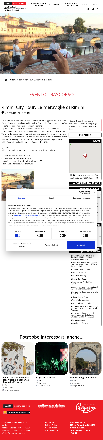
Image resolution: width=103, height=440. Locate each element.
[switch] (40, 235)
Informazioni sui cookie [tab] (81, 198)
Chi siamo (49, 422)
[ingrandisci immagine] (18, 185)
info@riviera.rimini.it (21, 430)
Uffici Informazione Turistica (13, 433)
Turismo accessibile (80, 430)
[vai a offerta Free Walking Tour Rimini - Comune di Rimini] (85, 358)
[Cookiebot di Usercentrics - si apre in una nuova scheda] (81, 192)
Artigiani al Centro (80, 323)
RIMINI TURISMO (77, 428)
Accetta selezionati (51, 245)
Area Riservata (51, 430)
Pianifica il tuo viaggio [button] (71, 4)
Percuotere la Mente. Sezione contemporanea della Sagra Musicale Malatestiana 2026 (84, 315)
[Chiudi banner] (94, 192)
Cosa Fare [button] (54, 4)
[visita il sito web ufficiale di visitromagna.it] (85, 408)
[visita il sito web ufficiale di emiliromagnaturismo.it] (51, 406)
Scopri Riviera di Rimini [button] (38, 4)
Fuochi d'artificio (79, 272)
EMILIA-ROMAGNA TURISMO (82, 425)
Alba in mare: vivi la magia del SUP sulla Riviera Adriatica (84, 288)
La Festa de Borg (79, 276)
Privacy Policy (51, 425)
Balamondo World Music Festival (82, 283)
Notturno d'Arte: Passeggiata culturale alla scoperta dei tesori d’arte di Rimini (84, 264)
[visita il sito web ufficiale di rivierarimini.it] (17, 405)
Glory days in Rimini (80, 297)
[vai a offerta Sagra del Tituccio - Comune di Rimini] (51, 358)
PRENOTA (85, 135)
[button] (88, 9)
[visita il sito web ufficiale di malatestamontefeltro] (17, 413)
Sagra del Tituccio (79, 279)
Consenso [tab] (21, 198)
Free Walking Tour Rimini (83, 303)
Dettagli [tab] (51, 198)
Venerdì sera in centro (81, 269)
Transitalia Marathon (81, 300)
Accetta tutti (81, 245)
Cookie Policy (51, 428)
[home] (6, 80)
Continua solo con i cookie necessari (22, 245)
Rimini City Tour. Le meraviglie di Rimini (84, 293)
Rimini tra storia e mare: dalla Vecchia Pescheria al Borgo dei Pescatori (84, 308)
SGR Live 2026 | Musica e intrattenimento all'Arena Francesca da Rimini (82, 257)
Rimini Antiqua (78, 320)
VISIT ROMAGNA (77, 422)
